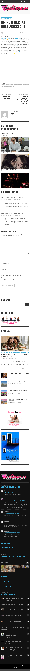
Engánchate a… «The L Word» (13, 615)
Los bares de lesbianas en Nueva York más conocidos (17, 391)
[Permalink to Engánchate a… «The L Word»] (2, 615)
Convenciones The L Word (7, 547)
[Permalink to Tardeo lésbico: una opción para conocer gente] (4, 375)
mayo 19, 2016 (9, 170)
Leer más (3, 368)
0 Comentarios (26, 368)
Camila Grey (3, 84)
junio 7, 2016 (9, 152)
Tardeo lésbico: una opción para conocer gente (18, 373)
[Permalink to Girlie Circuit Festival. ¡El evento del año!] (2, 657)
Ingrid (4, 152)
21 (28, 641)
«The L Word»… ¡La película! (13, 621)
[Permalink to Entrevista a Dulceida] (15, 143)
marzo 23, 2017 (12, 135)
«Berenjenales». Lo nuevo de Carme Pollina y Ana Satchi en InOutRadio (13, 635)
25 (28, 627)
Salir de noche (25, 352)
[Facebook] (19, 1)
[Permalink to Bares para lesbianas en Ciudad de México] (4, 384)
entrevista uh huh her (17, 84)
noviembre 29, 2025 (13, 358)
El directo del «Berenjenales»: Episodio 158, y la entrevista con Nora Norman (14, 168)
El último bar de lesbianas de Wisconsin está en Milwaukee (18, 399)
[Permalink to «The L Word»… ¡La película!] (2, 621)
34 (28, 609)
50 (28, 598)
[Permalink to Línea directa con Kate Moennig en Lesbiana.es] (2, 598)
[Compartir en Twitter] (20, 33)
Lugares (20, 352)
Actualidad (4, 18)
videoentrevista (10, 86)
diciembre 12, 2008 (11, 33)
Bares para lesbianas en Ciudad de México (17, 382)
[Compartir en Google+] (23, 33)
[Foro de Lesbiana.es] (10, 320)
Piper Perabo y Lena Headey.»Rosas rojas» (12, 605)
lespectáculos (14, 352)
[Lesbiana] (14, 477)
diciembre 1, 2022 (17, 402)
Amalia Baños (5, 135)
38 (28, 604)
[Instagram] (21, 1)
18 (28, 655)
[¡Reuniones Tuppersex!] (14, 418)
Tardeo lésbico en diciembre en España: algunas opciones (14, 356)
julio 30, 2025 (17, 393)
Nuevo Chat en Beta (9, 492)
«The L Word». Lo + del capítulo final (14, 610)
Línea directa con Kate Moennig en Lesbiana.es (14, 599)
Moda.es (6, 584)
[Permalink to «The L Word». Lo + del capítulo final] (2, 609)
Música (10, 18)
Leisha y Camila (19, 45)
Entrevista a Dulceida (7, 134)
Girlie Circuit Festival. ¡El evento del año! (14, 656)
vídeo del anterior (6, 38)
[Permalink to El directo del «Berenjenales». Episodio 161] (15, 160)
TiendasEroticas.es (8, 586)
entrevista (9, 84)
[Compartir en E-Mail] (28, 33)
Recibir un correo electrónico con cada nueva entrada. (15, 282)
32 (28, 615)
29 (28, 621)
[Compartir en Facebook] (18, 33)
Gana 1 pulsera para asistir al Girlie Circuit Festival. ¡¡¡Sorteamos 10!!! (13, 649)
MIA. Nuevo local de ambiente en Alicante (14, 642)
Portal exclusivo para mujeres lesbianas (12, 198)
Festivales (9, 352)
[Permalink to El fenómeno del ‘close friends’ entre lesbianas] (8, 567)
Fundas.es (6, 583)
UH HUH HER (3, 86)
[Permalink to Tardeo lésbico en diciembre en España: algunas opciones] (15, 343)
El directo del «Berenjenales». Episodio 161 (13, 150)
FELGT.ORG (7, 581)
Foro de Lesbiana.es (6, 549)
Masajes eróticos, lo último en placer (12, 513)
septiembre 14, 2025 (18, 374)
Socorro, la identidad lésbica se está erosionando (15, 500)
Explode (21, 51)
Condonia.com (7, 580)
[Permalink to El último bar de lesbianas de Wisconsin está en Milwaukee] (4, 401)
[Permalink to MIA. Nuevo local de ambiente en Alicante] (2, 641)
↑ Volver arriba (15, 667)
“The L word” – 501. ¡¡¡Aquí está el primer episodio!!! (12, 628)
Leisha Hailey (25, 84)
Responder (17, 199)
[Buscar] (3, 1)
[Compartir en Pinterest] (25, 33)
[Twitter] (24, 1)
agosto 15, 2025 (17, 383)
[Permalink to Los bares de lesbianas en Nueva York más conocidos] (4, 392)
